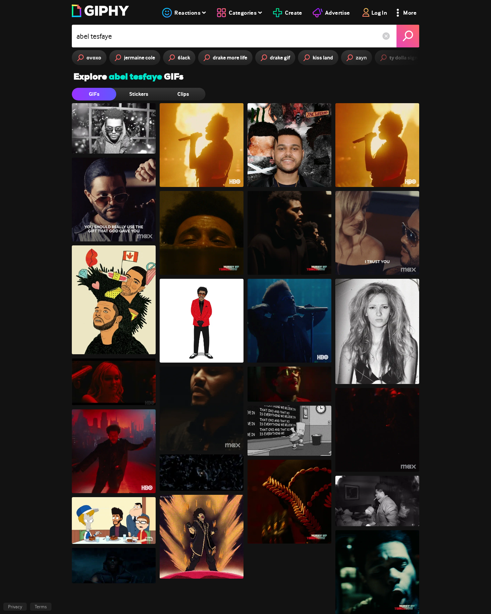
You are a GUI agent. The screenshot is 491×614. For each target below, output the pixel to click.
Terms (41, 606)
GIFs (94, 94)
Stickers (138, 94)
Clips (183, 94)
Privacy (15, 606)
